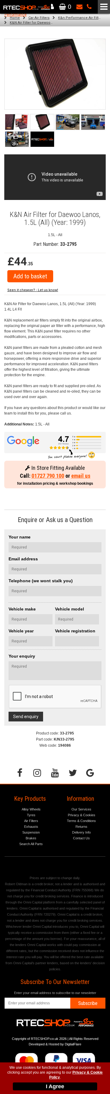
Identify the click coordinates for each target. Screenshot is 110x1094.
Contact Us (81, 838)
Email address (23, 558)
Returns (81, 826)
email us (80, 476)
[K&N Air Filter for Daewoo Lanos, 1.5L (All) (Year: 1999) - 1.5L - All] (55, 74)
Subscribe (87, 1003)
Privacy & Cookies (81, 815)
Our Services (81, 809)
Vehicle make (22, 609)
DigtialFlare (73, 1044)
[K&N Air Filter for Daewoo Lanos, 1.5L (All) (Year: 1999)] (17, 122)
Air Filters (31, 821)
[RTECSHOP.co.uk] (42, 139)
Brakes (31, 838)
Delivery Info (81, 832)
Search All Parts (31, 844)
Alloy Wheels (31, 809)
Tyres (31, 815)
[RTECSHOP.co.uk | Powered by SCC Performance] (68, 122)
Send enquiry (25, 716)
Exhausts (31, 826)
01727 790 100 (47, 476)
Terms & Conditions (81, 821)
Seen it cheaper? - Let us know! (32, 290)
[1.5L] (42, 122)
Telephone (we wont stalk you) (41, 580)
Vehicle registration (75, 630)
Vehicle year (21, 630)
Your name (20, 537)
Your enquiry (22, 656)
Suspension (31, 832)
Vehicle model (69, 609)
